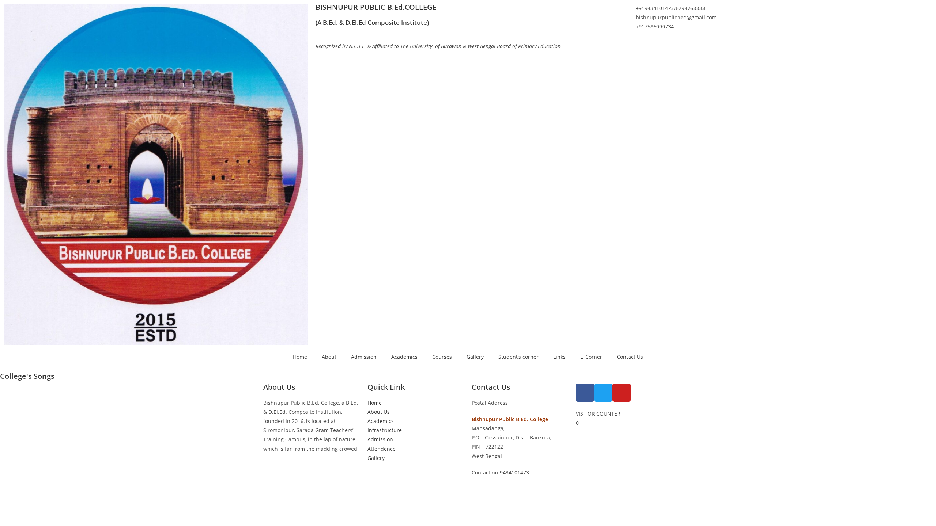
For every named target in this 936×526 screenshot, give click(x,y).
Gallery (475, 356)
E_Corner (591, 356)
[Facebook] (585, 393)
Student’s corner (518, 356)
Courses (442, 356)
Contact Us (630, 356)
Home (300, 356)
